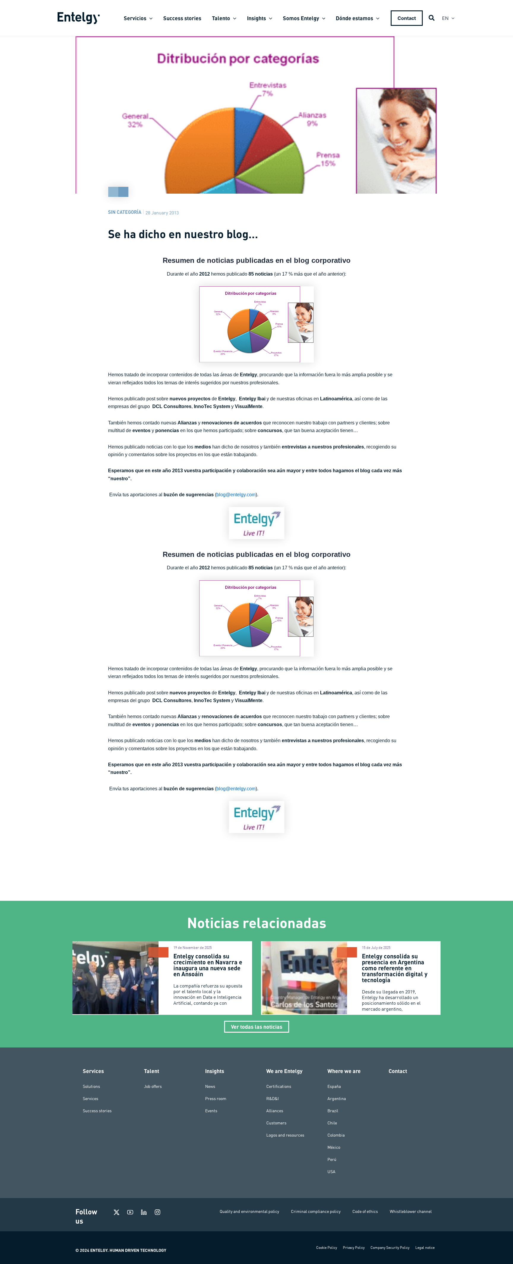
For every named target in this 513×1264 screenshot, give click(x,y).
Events (211, 1110)
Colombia (336, 1135)
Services (90, 1098)
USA (331, 1171)
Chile (332, 1123)
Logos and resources (285, 1135)
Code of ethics (365, 1211)
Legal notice (425, 1247)
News (210, 1086)
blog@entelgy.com (236, 494)
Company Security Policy (389, 1247)
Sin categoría (124, 212)
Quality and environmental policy (249, 1211)
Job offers (153, 1086)
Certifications (278, 1086)
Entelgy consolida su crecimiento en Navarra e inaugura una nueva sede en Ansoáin (207, 964)
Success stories (97, 1110)
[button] (149, 18)
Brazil (332, 1110)
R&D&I (272, 1098)
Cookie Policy (326, 1247)
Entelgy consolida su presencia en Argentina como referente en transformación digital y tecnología (395, 967)
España (334, 1086)
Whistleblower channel (411, 1211)
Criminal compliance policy (316, 1211)
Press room (215, 1098)
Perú (331, 1159)
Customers (276, 1123)
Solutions (91, 1086)
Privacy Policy (354, 1247)
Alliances (274, 1110)
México (333, 1147)
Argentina (336, 1098)
